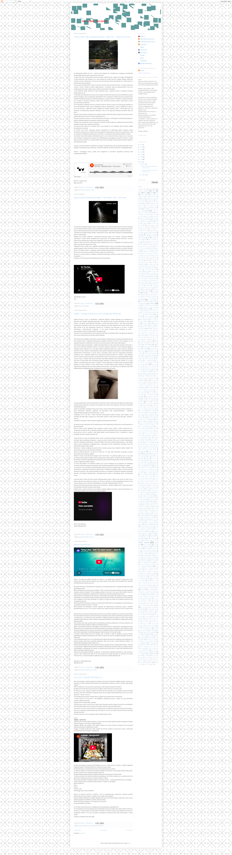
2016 (141, 152)
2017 (141, 149)
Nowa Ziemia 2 (152, 499)
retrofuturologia (154, 568)
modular (154, 462)
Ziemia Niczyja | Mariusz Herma (147, 41)
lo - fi (139, 405)
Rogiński (139, 575)
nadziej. (149, 481)
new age (145, 487)
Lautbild (155, 400)
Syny (144, 601)
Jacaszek (139, 355)
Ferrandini (140, 314)
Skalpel (143, 587)
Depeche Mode (155, 280)
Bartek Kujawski (153, 235)
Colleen (144, 266)
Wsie (145, 653)
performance (145, 528)
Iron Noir (140, 353)
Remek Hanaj (150, 564)
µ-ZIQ (153, 664)
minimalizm (154, 458)
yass (149, 655)
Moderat (139, 462)
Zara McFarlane (154, 657)
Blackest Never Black (154, 242)
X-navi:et (140, 655)
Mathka (155, 437)
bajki (156, 234)
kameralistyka (151, 375)
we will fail (154, 641)
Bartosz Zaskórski (141, 237)
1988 (156, 189)
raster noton (152, 560)
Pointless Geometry (152, 538)
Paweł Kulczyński (141, 520)
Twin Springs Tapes (148, 632)
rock (156, 573)
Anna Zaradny (148, 216)
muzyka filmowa (150, 474)
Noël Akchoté (147, 496)
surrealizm (147, 600)
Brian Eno (152, 253)
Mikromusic (154, 456)
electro (156, 300)
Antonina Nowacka (146, 219)
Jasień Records (153, 362)
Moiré (148, 464)
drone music (147, 291)
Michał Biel (142, 446)
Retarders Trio (146, 568)
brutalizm (155, 255)
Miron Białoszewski (142, 460)
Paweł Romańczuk (150, 522)
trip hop (155, 627)
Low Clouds (147, 407)
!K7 (138, 189)
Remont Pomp (140, 566)
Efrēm (156, 296)
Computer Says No (144, 267)
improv (153, 346)
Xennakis (145, 655)
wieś (139, 644)
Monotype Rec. (148, 465)
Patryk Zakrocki (152, 515)
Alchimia (155, 205)
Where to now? (151, 643)
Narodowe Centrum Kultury (149, 483)
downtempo (80, 669)
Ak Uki (145, 203)
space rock (151, 591)
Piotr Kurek (149, 531)
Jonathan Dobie (147, 371)
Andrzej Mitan (144, 214)
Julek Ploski (141, 373)
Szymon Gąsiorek (148, 603)
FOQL (147, 319)
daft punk (146, 271)
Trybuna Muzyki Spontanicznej (147, 39)
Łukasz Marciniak (141, 412)
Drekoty (141, 291)
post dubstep (154, 546)
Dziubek (149, 294)
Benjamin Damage (153, 241)
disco (144, 283)
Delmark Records (141, 280)
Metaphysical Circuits (147, 444)
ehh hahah (140, 298)
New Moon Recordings (153, 487)
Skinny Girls (148, 587)
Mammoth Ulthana (153, 423)
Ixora (156, 353)
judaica (156, 371)
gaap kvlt (152, 325)
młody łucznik (154, 460)
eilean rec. (147, 298)
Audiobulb (152, 230)
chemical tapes (154, 259)
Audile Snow (145, 230)
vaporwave (156, 635)
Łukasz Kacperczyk (152, 410)
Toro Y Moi (146, 623)
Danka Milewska (146, 275)
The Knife (148, 611)
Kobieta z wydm (154, 380)
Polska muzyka (143, 542)
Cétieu (149, 259)
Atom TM (151, 228)
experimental (146, 309)
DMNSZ (152, 283)
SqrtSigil (149, 592)
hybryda (150, 343)
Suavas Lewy (155, 596)
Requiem (151, 566)
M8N (145, 416)
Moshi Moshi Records (147, 467)
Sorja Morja (149, 589)
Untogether (155, 634)
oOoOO (139, 508)
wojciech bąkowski (143, 646)
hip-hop (140, 341)
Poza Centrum (145, 550)
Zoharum (150, 662)
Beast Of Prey (151, 239)
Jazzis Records (154, 364)
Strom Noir (149, 596)
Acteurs (143, 198)
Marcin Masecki (147, 428)
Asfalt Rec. (149, 225)
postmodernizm (154, 548)
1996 (139, 191)
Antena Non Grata (143, 218)
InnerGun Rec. (153, 350)
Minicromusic (140, 458)
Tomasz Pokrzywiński (146, 621)
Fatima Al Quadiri (144, 312)
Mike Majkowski (146, 453)
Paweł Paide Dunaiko (150, 520)
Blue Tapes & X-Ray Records (147, 246)
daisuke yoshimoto (153, 271)
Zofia (146, 662)
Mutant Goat (148, 472)
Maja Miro (142, 421)
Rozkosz (142, 58)
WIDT (156, 643)
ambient (147, 211)
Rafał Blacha (145, 557)
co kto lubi (143, 264)
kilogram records (153, 378)
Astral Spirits (149, 227)
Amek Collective (155, 211)
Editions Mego (145, 296)
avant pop (154, 232)
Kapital (151, 376)
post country (147, 546)
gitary (143, 328)
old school (144, 503)
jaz (144, 364)
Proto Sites (144, 552)
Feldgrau (151, 312)
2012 (141, 162)
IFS (154, 344)
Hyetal (155, 343)
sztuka (155, 601)
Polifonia (142, 47)
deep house (154, 278)
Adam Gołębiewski (141, 200)
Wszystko (149, 653)
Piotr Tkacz (147, 533)
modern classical (146, 462)
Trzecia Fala (155, 628)
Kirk (139, 380)
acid (139, 198)
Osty (142, 508)
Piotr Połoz (141, 533)
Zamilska (141, 657)
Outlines (146, 508)
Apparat (139, 221)
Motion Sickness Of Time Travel (144, 469)
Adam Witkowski (150, 200)
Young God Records (155, 655)
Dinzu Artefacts (154, 282)
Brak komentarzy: (89, 187)
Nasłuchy (142, 70)
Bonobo (142, 251)
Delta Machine (148, 280)
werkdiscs (140, 643)
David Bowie (145, 276)
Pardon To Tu (149, 512)
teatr (152, 605)
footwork (142, 319)
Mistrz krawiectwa (82, 544)
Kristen (149, 387)
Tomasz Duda (142, 619)
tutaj (81, 256)
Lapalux (151, 398)
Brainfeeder (156, 251)
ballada (139, 235)
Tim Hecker (147, 618)
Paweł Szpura (147, 524)
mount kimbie (154, 469)
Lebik (154, 401)
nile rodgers (144, 494)
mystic (140, 481)
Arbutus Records (145, 221)
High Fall (156, 339)
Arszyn (147, 223)
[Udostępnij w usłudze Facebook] (101, 187)
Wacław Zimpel (150, 637)
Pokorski (139, 540)
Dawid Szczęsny (141, 278)
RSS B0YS (155, 575)
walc (156, 637)
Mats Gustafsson (146, 439)
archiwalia (152, 221)
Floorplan (146, 318)
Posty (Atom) (82, 833)
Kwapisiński (148, 396)
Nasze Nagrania (144, 485)
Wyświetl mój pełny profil (143, 73)
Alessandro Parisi (141, 207)
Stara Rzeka (140, 594)
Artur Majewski (141, 225)
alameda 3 (140, 205)
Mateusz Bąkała (151, 435)
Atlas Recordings (145, 228)
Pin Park (151, 529)
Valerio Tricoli (150, 635)
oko (153, 501)
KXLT (139, 398)
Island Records (147, 353)
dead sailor (148, 278)
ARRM (143, 223)
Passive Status (155, 512)
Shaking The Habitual (143, 584)
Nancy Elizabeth (155, 481)
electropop (155, 301)
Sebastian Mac (154, 580)
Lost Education (144, 405)
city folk (153, 262)
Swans (139, 601)
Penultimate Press (151, 526)
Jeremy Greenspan (148, 366)
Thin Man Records (149, 614)
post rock (140, 548)
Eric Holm (149, 307)
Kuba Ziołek (154, 394)
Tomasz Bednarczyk (154, 618)
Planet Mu (152, 533)
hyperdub (140, 344)
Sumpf (147, 598)
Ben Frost (146, 241)
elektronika (80, 190)
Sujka (143, 598)
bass (148, 237)
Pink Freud (156, 529)
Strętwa (155, 594)
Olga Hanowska (151, 503)
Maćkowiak (152, 419)
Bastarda (153, 237)
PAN (152, 510)
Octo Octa (144, 501)
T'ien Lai (153, 603)
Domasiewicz (140, 287)
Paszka (144, 513)
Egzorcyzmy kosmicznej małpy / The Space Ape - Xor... (149, 171)
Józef (153, 371)
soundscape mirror (144, 591)
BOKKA (153, 250)
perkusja (151, 528)
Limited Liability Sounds (149, 403)
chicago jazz (140, 260)
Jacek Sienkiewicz (151, 357)
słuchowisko (155, 587)
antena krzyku (155, 216)
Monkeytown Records (154, 464)
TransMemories (141, 625)
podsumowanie (141, 538)
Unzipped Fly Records (142, 635)
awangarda (140, 234)
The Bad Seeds (149, 609)
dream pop (156, 289)
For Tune (153, 319)
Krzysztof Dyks (141, 389)
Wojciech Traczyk (150, 648)
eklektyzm (154, 298)
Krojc (153, 387)
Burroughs (150, 257)
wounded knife (154, 652)
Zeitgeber (147, 660)
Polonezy (148, 540)
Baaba (147, 234)
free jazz (146, 321)
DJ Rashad (148, 283)
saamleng (149, 578)
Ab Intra (142, 196)
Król (156, 387)
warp (143, 639)
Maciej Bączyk (154, 416)
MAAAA (148, 416)
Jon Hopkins (140, 371)
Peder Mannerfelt (143, 526)
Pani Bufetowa (143, 61)
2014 (141, 157)
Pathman (149, 513)
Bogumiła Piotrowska (147, 250)
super (151, 598)
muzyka (99, 825)
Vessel (141, 637)
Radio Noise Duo (149, 555)
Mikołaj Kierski (154, 453)
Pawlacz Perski (154, 524)
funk (95, 825)
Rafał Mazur (153, 559)
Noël (143, 496)
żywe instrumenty (147, 664)
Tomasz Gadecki (150, 619)
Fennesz (155, 312)
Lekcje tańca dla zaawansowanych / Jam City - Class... (149, 167)
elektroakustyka (142, 303)
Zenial (157, 660)
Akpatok (150, 203)
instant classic (141, 351)
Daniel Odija (151, 273)
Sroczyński (155, 592)
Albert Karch (148, 205)
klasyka (147, 380)
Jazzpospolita (140, 366)
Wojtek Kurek (147, 650)
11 (146, 189)
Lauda (144, 400)
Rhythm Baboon (148, 569)
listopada (144, 175)
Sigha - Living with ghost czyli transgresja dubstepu (97, 313)
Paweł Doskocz (146, 519)
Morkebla (140, 467)
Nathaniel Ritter (153, 485)
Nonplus (148, 497)
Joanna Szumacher (147, 369)
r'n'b (140, 555)
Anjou (150, 214)
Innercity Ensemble (144, 350)
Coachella (149, 264)
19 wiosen (151, 189)
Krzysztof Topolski (149, 391)
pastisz (140, 513)
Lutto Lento (153, 408)
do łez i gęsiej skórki (90, 825)
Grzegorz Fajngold (148, 332)
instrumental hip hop (152, 351)
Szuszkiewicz (140, 603)
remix (156, 564)
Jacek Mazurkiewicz (142, 357)
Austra (143, 232)
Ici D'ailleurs (146, 344)
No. (140, 496)
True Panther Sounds (142, 628)
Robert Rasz (151, 573)
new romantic (141, 488)
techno (90, 537)
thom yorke (154, 616)
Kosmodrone (154, 384)
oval (151, 508)
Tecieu (147, 607)
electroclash (142, 301)
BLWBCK (152, 248)
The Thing (153, 612)
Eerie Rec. (151, 296)
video (144, 637)
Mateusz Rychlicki (147, 437)
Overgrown (155, 508)
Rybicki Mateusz (152, 576)
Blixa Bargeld (148, 244)
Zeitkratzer (152, 660)
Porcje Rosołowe (141, 546)
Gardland (151, 326)
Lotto (150, 405)
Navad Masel (140, 487)
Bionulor (144, 242)
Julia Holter (147, 373)
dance (139, 273)
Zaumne (139, 659)
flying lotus (85, 669)
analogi (152, 212)
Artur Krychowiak (153, 223)
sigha (87, 537)
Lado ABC (144, 398)
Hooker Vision (146, 341)
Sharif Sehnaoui (153, 584)
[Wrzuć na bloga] (98, 187)
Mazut (149, 440)
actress (147, 198)
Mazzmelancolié (155, 440)
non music (144, 497)
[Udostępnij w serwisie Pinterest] (103, 187)
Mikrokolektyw (147, 456)
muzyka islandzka (148, 476)
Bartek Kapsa (145, 235)
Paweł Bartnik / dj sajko (148, 517)
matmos (139, 439)
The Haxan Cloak (141, 611)
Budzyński (144, 257)
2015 (141, 154)
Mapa (139, 424)
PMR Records (153, 536)
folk (157, 318)
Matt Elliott (153, 439)
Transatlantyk (154, 623)
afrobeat (80, 825)
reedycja (156, 562)
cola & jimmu (154, 264)
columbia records (150, 266)
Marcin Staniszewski (142, 430)
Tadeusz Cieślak (143, 605)
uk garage (145, 634)
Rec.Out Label (142, 562)
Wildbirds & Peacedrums (146, 644)
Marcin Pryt (154, 428)
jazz (97, 825)
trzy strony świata (144, 630)
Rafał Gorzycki (152, 557)
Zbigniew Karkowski (146, 659)
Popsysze (155, 544)
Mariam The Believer (149, 432)
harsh (146, 337)
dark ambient (154, 275)
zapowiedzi (147, 657)
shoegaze (151, 585)
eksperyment (141, 300)
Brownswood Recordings (147, 255)
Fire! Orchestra (147, 316)
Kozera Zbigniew (153, 385)
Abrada (147, 196)
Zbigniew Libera (155, 659)
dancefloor (144, 273)
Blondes (153, 244)
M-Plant (148, 414)
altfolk (139, 209)
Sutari (151, 600)
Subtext (139, 598)
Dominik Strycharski (149, 287)
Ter (145, 609)
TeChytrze (143, 607)
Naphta (140, 483)
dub (139, 292)
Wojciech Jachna (141, 648)
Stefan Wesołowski (148, 594)
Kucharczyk (140, 396)
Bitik (148, 242)
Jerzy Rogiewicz (141, 368)
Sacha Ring (140, 580)
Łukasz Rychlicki (151, 412)
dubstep (79, 537)
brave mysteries (146, 253)
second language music (152, 582)
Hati (150, 337)
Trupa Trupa (149, 628)
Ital (152, 353)
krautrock (144, 387)
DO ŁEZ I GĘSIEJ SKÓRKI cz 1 (88, 677)
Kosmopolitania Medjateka (143, 385)
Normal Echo (154, 497)
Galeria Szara (145, 326)
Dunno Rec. (150, 292)
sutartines (155, 600)
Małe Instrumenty (154, 421)
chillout (147, 260)
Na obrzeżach (143, 44)
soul (153, 589)
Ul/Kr (150, 634)
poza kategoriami (153, 550)
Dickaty (141, 282)
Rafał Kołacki (146, 559)
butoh (156, 257)
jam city (90, 190)
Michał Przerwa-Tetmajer (150, 448)
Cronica (154, 269)
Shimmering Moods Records (143, 585)
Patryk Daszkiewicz (143, 515)
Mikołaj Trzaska (149, 455)
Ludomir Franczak (141, 408)
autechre (148, 232)
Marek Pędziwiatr (150, 430)
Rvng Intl (145, 576)
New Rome (148, 488)
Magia (157, 419)
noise (153, 496)
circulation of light (146, 262)
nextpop (140, 490)
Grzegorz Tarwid (147, 334)
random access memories (143, 560)
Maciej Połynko (151, 417)
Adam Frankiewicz (153, 198)
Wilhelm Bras (155, 644)
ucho (93, 190)
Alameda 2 (155, 203)
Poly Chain (146, 544)
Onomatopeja (149, 506)
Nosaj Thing (140, 499)
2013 (141, 159)
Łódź (157, 408)
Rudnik (139, 576)
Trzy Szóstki (152, 630)
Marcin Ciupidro (142, 426)
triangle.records (145, 627)
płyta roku (145, 536)
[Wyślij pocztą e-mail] (96, 187)
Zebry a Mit (141, 660)
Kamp (146, 376)
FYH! (147, 325)
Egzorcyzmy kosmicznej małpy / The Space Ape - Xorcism (100, 197)
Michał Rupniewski (142, 449)
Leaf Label (148, 401)
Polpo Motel (154, 540)
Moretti (155, 465)
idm (93, 669)
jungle (151, 373)
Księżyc (145, 392)
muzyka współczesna (148, 480)
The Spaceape (85, 306)
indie (140, 348)
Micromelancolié (142, 451)
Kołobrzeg (147, 382)
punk (148, 553)
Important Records (147, 346)
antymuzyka (154, 219)
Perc (156, 526)
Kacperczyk (144, 375)
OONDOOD (155, 506)
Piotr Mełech (156, 531)
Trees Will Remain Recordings (150, 625)
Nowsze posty (77, 830)
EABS (154, 294)
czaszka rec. (140, 271)
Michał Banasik (155, 444)
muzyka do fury (142, 474)
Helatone (139, 339)
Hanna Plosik (150, 335)
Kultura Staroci (143, 52)
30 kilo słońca (142, 194)
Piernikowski (145, 529)
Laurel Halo (149, 400)
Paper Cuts (144, 512)
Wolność (139, 652)
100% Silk (142, 189)
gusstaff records (142, 335)
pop (150, 545)
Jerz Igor (155, 366)
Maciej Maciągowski (142, 417)
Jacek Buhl (146, 355)
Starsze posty (129, 830)
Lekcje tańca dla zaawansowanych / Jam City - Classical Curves (102, 37)
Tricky (151, 627)
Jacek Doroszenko (153, 355)
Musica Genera (141, 472)
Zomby (156, 662)
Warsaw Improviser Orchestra (151, 639)
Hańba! (155, 335)
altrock (145, 209)
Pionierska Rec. (142, 531)
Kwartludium (154, 396)
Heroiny (151, 339)
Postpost (139, 550)
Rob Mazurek (152, 571)
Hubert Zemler (143, 343)
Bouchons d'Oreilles (149, 251)
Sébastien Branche (141, 582)
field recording (149, 314)
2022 (141, 144)
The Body (155, 609)
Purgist (152, 553)
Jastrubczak (140, 364)
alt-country (148, 207)
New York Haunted (154, 488)
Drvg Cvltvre (154, 291)
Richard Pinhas (155, 569)
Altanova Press (154, 207)
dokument (155, 285)
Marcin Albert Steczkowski (147, 424)
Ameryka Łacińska (142, 212)
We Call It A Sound (146, 641)
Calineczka (140, 259)
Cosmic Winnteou (151, 267)
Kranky (139, 387)
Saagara (144, 578)
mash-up (145, 435)
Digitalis (146, 282)
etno (139, 309)
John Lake (155, 369)
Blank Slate (141, 244)
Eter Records (154, 307)
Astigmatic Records (141, 227)
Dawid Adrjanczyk (153, 276)
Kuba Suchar (147, 394)
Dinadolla (142, 55)
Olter (150, 505)
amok (148, 212)
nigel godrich (151, 492)
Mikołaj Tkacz (141, 455)
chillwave (152, 260)
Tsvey (143, 632)
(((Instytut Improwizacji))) (145, 63)
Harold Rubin (140, 337)
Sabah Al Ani (154, 578)
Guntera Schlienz (155, 334)
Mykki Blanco (155, 480)
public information (141, 553)
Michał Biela (150, 446)
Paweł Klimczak (154, 519)
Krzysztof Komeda (149, 389)
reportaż (146, 566)
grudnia (144, 164)
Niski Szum (156, 494)
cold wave (140, 266)
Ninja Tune (150, 494)
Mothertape (154, 467)
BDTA (145, 239)
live (156, 403)
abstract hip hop (153, 196)
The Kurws (153, 611)
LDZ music (140, 401)
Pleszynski (153, 535)
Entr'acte (143, 307)
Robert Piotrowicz (144, 573)
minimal (147, 458)
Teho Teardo (152, 607)
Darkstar (139, 276)
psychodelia (154, 552)
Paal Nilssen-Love (141, 510)
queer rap (156, 553)
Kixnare (143, 380)
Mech (155, 442)
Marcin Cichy (155, 424)
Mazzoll (141, 442)
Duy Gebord (155, 292)
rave (157, 560)
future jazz (90, 669)
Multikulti (154, 471)
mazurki (145, 440)
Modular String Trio (141, 464)
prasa (139, 552)
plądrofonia (146, 535)
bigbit (139, 242)
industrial (145, 348)
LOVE (153, 405)
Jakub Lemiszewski (149, 358)
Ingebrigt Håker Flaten (154, 348)
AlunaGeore (151, 209)
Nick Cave (146, 490)
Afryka (152, 201)
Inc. (157, 346)
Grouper (153, 328)
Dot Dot (144, 289)
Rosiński (150, 575)
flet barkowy (140, 318)
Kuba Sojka (151, 392)
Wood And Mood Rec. (146, 652)
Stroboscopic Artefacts (142, 596)
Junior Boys (156, 373)
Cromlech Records (147, 269)
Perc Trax (140, 528)
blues (148, 248)
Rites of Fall (146, 571)
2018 (141, 147)
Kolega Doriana (141, 382)
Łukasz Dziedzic (143, 410)
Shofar (156, 585)
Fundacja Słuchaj (145, 323)
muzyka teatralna (148, 478)
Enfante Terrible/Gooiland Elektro (149, 305)
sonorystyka (143, 589)
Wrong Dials (140, 653)
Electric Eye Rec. (151, 300)
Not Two (145, 499)
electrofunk (148, 301)
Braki (140, 253)
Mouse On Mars (147, 471)
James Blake (151, 360)
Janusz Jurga (145, 362)
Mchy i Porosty (148, 442)
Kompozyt (152, 382)
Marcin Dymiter (150, 426)
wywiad (154, 653)
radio (144, 555)
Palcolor (148, 510)
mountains (140, 471)
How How (156, 341)
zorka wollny (140, 664)
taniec (149, 605)
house (151, 341)
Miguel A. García (152, 451)
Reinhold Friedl (143, 564)
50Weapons (152, 194)
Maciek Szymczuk (145, 419)
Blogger (129, 843)
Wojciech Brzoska (153, 646)
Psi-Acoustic (149, 552)
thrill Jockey (140, 618)
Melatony (140, 444)
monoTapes (142, 465)
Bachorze (151, 234)
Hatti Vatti (155, 337)
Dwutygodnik (142, 294)
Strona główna (103, 830)
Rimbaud (141, 571)
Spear (156, 591)
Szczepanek (149, 601)
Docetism (148, 285)
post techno (146, 548)
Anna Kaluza (154, 214)
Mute (152, 472)
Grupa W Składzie (149, 330)
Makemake (147, 421)
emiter (139, 305)
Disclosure (140, 283)
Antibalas (84, 825)
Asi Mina (155, 225)
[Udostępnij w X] (99, 187)
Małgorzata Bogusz (143, 423)
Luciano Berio (154, 407)
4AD (147, 194)
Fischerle (154, 316)
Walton (139, 639)
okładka (149, 501)
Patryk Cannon (155, 513)
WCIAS (139, 641)
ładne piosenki (143, 50)
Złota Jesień (141, 662)
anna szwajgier (141, 216)
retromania (140, 569)
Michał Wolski (152, 449)
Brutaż (139, 257)
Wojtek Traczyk (154, 650)
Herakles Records (146, 339)
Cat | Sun (145, 259)
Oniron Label (143, 506)
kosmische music (145, 384)
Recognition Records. (150, 562)
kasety (147, 378)
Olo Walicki (145, 505)
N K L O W (145, 481)
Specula (139, 592)
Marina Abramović (149, 433)
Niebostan (144, 492)
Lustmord (148, 408)
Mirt (149, 460)
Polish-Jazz (142, 36)
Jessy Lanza (150, 368)
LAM (148, 398)
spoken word (144, 592)
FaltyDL (144, 310)
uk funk (139, 634)
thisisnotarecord (147, 616)
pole (144, 540)
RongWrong (145, 575)
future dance (85, 190)
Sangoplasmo (146, 580)
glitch (149, 328)
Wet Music (145, 643)
